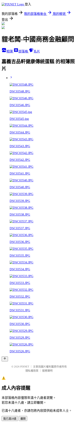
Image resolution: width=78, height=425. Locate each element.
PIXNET (24, 366)
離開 (23, 418)
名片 (37, 51)
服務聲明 (47, 370)
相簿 (10, 51)
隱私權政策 (31, 370)
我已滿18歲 (9, 418)
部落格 (23, 51)
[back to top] (5, 358)
